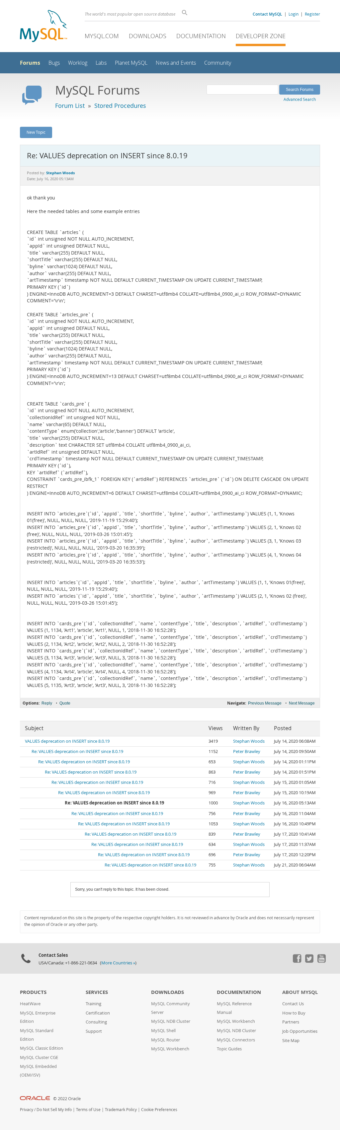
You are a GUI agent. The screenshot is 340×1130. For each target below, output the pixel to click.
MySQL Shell (163, 1030)
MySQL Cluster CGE (39, 1057)
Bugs (54, 62)
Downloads (147, 36)
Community (217, 62)
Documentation (201, 36)
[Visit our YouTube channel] (321, 961)
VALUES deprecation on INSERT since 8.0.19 (67, 741)
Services (97, 992)
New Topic (36, 132)
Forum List (70, 106)
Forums (30, 62)
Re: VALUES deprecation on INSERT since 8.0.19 (77, 751)
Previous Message (265, 703)
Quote (64, 703)
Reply (47, 703)
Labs (101, 62)
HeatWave (30, 1004)
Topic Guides (229, 1049)
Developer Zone (261, 36)
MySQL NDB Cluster (170, 1021)
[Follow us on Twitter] (309, 961)
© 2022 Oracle (67, 1098)
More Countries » (118, 963)
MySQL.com (102, 36)
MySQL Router (165, 1040)
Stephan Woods (249, 741)
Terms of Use (88, 1109)
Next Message (302, 703)
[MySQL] (43, 26)
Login (293, 14)
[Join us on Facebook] (297, 961)
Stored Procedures (120, 106)
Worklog (77, 62)
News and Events (176, 62)
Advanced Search (300, 99)
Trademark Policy (121, 1109)
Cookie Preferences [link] (159, 1109)
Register (312, 14)
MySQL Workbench (170, 1049)
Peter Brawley (246, 751)
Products (33, 992)
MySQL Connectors (236, 1040)
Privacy (26, 1109)
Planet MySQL (131, 62)
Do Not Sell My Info (54, 1109)
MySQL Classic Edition (41, 1048)
